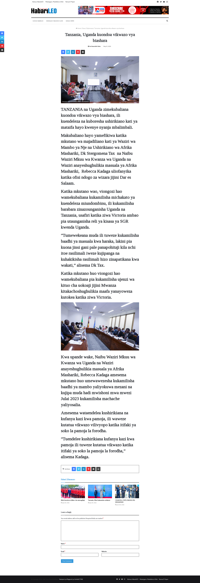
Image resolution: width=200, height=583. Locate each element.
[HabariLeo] (44, 10)
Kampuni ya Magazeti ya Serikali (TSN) (71, 579)
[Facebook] (63, 52)
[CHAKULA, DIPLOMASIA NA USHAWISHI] (127, 491)
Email (63, 551)
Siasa (83, 28)
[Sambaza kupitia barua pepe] (83, 52)
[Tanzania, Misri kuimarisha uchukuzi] (100, 491)
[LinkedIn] (73, 52)
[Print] (98, 469)
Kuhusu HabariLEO (37, 2)
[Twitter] (68, 52)
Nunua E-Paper (70, 2)
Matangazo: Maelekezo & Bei (54, 2)
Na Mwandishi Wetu (95, 46)
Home (79, 28)
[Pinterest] (78, 52)
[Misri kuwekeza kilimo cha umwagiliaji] (73, 491)
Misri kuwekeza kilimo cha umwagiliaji (73, 500)
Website (104, 551)
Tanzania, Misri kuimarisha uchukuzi (99, 500)
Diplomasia (89, 28)
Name (63, 543)
